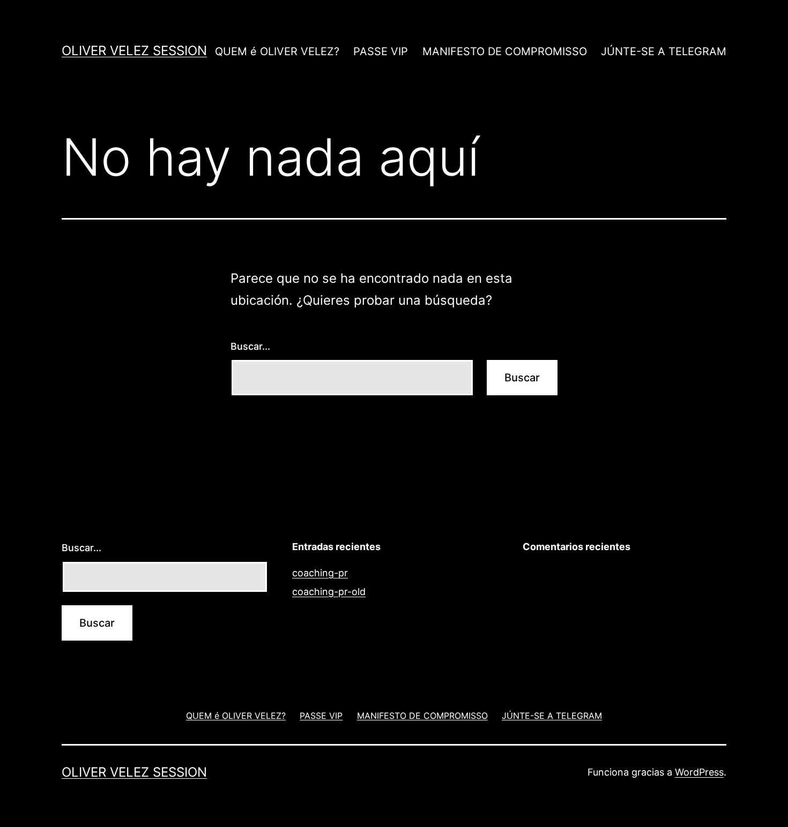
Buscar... (250, 346)
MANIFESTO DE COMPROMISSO (504, 51)
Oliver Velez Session (134, 50)
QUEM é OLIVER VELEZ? (277, 51)
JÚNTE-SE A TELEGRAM (663, 51)
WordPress (699, 772)
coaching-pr (320, 572)
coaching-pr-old (329, 591)
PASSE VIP (380, 51)
